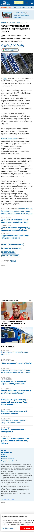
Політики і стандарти (8, 459)
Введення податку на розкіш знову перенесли (14, 353)
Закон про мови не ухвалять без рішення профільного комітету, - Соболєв (15, 440)
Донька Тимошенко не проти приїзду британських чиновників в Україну (15, 228)
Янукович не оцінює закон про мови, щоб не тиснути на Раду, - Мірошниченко (14, 402)
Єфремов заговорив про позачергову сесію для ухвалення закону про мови (15, 371)
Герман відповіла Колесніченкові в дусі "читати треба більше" (16, 391)
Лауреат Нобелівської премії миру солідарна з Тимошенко (14, 236)
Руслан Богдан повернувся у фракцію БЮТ (13, 430)
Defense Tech (6, 7)
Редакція (4, 456)
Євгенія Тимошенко (9, 138)
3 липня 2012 (19, 22)
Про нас (3, 450)
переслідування (8, 252)
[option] (17, 15)
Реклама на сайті (6, 452)
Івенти (3, 454)
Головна (3, 22)
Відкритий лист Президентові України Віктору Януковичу (13, 382)
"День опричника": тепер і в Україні (16, 363)
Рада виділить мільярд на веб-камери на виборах (14, 412)
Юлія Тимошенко (16, 245)
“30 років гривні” (19, 7)
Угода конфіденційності (9, 461)
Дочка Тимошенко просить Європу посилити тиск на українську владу (14, 221)
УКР (27, 3)
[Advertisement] (17, 280)
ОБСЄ (5, 78)
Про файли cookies (7, 528)
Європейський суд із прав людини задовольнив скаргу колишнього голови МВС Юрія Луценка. (17, 211)
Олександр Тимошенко (11, 248)
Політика (11, 22)
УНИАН (13, 261)
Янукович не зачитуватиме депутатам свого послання (13, 421)
